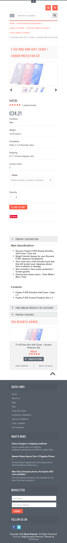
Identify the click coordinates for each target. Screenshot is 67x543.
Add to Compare (46, 365)
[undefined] (27, 85)
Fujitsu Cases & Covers (37, 28)
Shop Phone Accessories (29, 23)
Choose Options (35, 359)
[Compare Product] (48, 7)
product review (29, 105)
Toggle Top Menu (33, 1)
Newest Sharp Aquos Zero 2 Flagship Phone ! (33, 457)
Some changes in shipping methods (29, 443)
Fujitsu (13, 101)
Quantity (13, 192)
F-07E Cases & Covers (19, 32)
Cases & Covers (16, 28)
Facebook (14, 527)
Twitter (19, 527)
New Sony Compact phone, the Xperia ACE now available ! (32, 473)
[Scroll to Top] (53, 374)
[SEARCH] (54, 15)
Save (15, 216)
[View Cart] (55, 7)
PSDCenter (34, 539)
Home (11, 23)
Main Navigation (12, 15)
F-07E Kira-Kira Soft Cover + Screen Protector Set (34, 346)
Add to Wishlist (21, 365)
